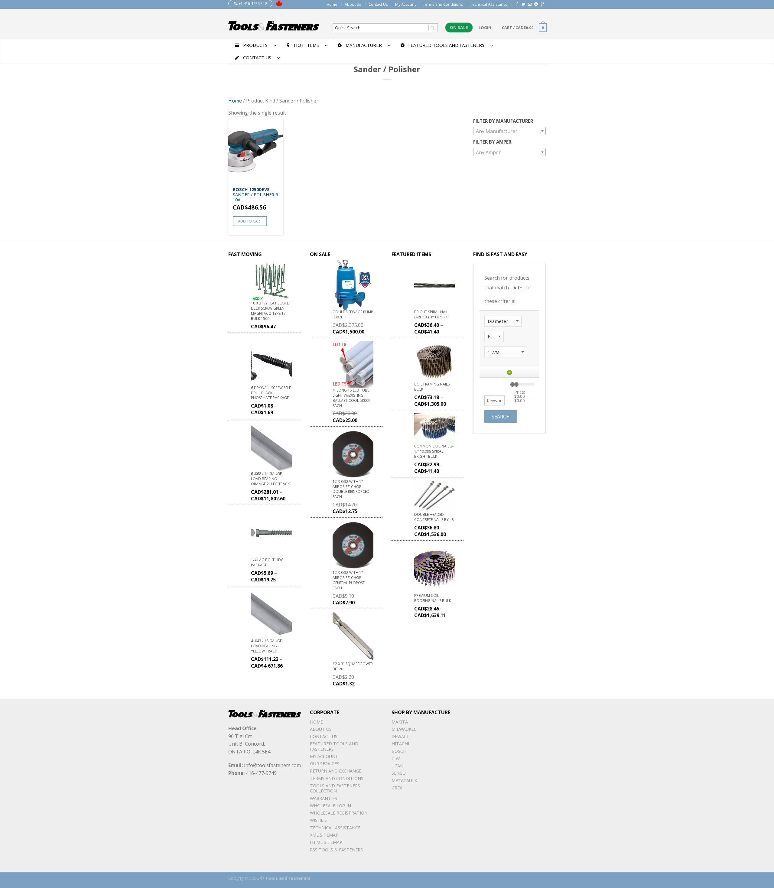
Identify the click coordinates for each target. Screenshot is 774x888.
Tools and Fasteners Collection (335, 788)
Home (332, 4)
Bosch (399, 751)
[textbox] (509, 131)
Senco (399, 773)
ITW (396, 758)
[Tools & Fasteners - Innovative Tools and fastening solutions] (273, 24)
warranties (323, 798)
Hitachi (400, 744)
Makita (400, 722)
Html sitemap (326, 842)
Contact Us (378, 4)
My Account (405, 4)
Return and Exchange (335, 771)
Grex (397, 788)
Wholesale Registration (339, 813)
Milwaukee (404, 729)
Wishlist (320, 820)
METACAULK (404, 780)
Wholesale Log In (330, 805)
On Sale (459, 27)
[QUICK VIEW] (255, 150)
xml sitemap (324, 835)
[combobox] (509, 131)
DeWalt (400, 736)
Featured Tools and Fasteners (334, 746)
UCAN (397, 766)
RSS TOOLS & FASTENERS (336, 850)
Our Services (324, 763)
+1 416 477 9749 (252, 3)
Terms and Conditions (443, 4)
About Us (353, 4)
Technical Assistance (489, 4)
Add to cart (250, 221)
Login (485, 27)
